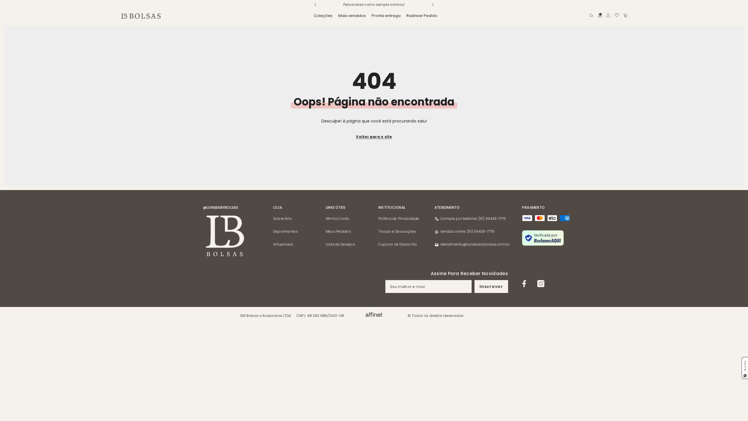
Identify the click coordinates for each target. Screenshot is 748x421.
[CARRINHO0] (625, 15)
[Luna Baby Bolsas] (374, 314)
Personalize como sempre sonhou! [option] (374, 4)
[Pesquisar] (591, 15)
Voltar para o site (374, 136)
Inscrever (491, 286)
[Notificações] (600, 15)
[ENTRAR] (608, 15)
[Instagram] (541, 283)
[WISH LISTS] (617, 15)
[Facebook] (524, 283)
